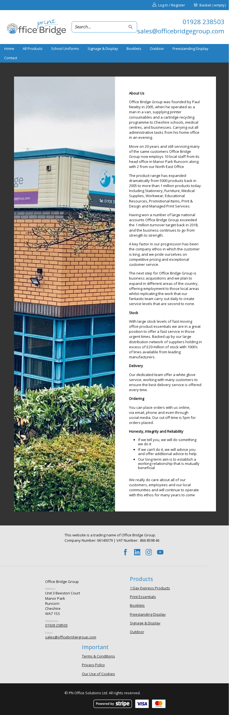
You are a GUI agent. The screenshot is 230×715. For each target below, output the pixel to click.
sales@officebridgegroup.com (70, 637)
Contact (10, 57)
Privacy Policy (93, 664)
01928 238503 (56, 625)
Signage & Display (103, 48)
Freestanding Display (190, 48)
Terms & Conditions (98, 656)
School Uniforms (65, 48)
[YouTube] (160, 552)
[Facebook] (125, 552)
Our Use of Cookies (98, 673)
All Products (33, 48)
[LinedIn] (137, 552)
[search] (131, 27)
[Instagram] (148, 552)
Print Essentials (143, 596)
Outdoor (157, 48)
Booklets (134, 48)
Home (9, 48)
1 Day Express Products (150, 588)
